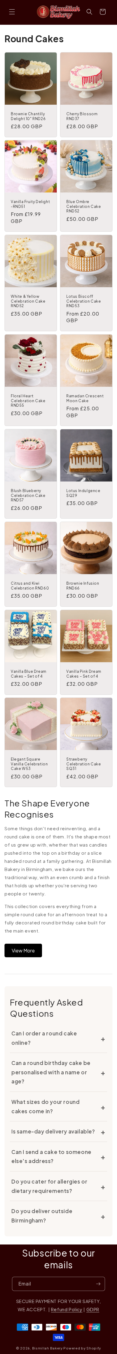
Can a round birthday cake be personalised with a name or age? (51, 1072)
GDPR (92, 1309)
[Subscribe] (98, 1284)
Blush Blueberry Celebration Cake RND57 (28, 495)
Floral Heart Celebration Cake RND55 (28, 401)
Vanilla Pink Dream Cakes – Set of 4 (83, 674)
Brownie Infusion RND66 (82, 585)
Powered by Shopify (82, 1348)
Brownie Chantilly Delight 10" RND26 (28, 116)
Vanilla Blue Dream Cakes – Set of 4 (28, 674)
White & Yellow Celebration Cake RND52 (28, 301)
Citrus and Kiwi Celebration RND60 (30, 585)
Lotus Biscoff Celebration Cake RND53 (83, 301)
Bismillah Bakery (47, 1348)
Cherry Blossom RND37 (82, 116)
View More (23, 950)
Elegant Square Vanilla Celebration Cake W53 (29, 764)
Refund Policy (66, 1309)
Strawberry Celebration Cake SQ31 (83, 764)
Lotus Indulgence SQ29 (83, 493)
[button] (12, 11)
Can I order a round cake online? (44, 1038)
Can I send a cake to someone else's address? (51, 1157)
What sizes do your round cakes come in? (45, 1106)
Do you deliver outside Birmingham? (41, 1216)
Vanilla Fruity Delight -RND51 (30, 204)
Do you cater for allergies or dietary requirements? (49, 1186)
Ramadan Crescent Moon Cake (85, 398)
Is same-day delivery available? (53, 1131)
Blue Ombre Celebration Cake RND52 (83, 206)
